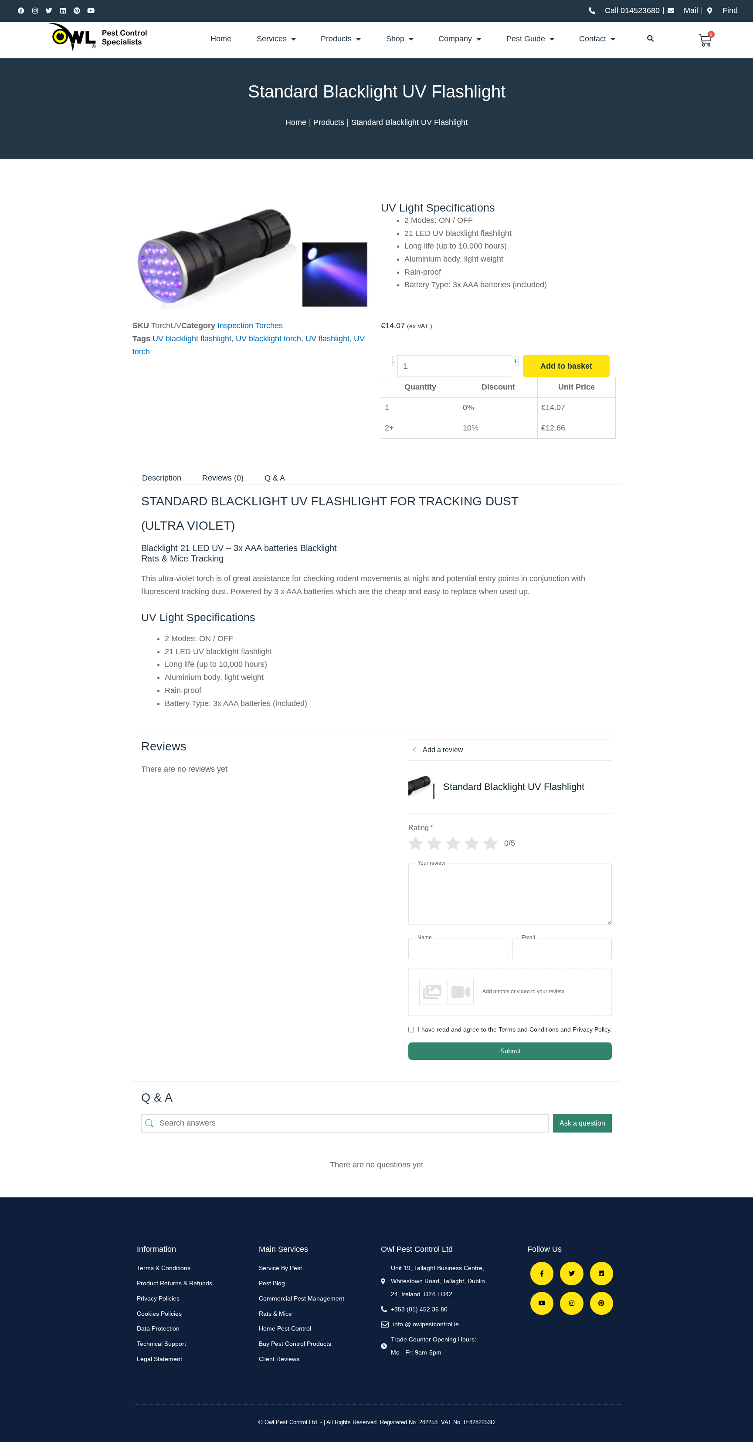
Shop (395, 38)
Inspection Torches (250, 325)
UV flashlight (327, 338)
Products (336, 38)
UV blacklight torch (268, 338)
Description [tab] (161, 478)
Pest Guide (525, 38)
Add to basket (566, 366)
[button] (650, 39)
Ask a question (582, 1123)
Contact (592, 38)
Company (455, 38)
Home (220, 38)
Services (272, 38)
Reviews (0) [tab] (223, 478)
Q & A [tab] (275, 478)
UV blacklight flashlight (192, 338)
